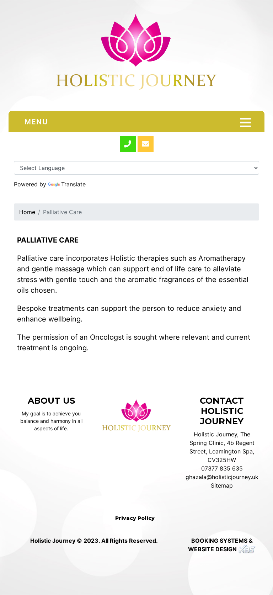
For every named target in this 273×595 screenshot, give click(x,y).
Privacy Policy (135, 518)
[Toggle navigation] (245, 123)
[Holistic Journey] (136, 55)
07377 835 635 (222, 468)
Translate (73, 184)
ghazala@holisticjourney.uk (222, 476)
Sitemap (222, 485)
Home (27, 212)
